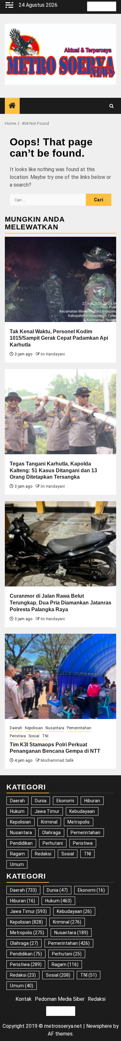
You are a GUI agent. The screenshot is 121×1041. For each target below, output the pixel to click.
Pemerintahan (79, 728)
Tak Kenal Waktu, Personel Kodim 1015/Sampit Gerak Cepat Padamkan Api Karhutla (59, 338)
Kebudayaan (82, 811)
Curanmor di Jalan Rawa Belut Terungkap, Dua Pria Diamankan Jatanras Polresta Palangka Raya (60, 602)
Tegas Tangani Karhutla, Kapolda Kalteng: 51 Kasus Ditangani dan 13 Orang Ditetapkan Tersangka (53, 470)
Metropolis (78, 822)
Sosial (33, 736)
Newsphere (99, 1026)
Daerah (16, 728)
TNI (45, 736)
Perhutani (53, 843)
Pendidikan (21, 843)
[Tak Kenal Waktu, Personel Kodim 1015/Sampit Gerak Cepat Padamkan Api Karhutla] (60, 279)
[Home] (12, 106)
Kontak (23, 999)
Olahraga (51, 832)
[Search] (111, 106)
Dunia (40, 800)
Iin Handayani (53, 354)
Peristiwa (18, 736)
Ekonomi (65, 800)
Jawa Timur (47, 811)
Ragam (17, 853)
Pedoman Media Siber (60, 999)
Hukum (17, 811)
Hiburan (92, 800)
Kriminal (49, 822)
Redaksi (43, 853)
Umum (17, 864)
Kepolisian (34, 728)
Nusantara (54, 728)
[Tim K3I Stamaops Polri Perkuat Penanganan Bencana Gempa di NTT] (60, 676)
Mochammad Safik (57, 760)
